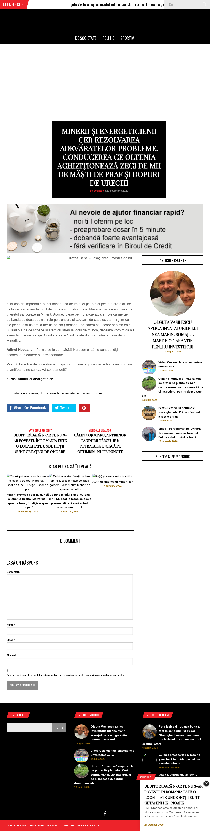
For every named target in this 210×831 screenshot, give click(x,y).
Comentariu (13, 571)
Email (11, 640)
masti (87, 393)
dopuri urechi (50, 393)
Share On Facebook (30, 408)
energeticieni (71, 393)
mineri (98, 393)
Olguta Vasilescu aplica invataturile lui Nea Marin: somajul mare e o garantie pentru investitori (120, 4)
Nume (11, 624)
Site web (11, 655)
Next (142, 499)
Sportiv (127, 38)
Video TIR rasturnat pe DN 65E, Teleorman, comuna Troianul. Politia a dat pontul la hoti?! (179, 433)
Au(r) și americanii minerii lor (112, 481)
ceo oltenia (29, 393)
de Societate (85, 38)
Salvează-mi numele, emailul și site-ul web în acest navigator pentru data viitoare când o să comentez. (66, 675)
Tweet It (66, 408)
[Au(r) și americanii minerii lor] (112, 476)
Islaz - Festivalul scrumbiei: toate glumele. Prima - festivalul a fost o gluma (180, 412)
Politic (108, 38)
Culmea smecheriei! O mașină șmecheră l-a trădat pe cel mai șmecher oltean (180, 759)
